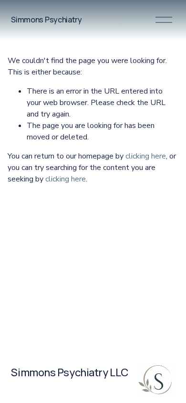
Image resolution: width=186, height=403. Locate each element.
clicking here (145, 156)
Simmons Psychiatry (46, 19)
